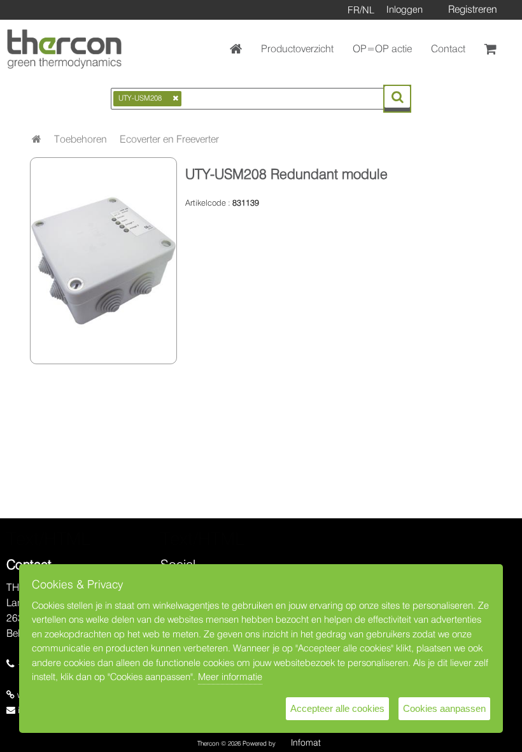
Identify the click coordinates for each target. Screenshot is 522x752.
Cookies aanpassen (444, 708)
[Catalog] (36, 139)
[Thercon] (64, 49)
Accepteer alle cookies (337, 708)
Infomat (305, 742)
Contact (448, 49)
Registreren (472, 9)
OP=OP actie (382, 49)
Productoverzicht (297, 49)
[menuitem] (80, 139)
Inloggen (404, 9)
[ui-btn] (397, 97)
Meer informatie (230, 677)
